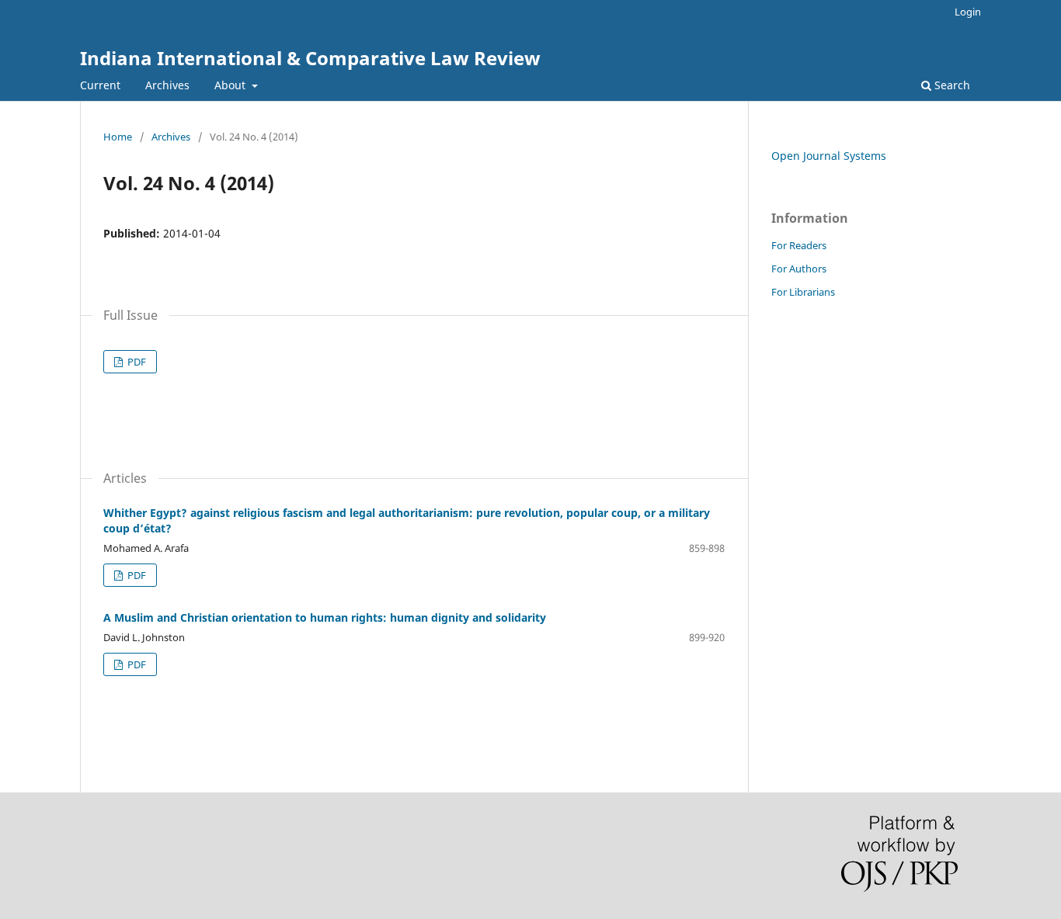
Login (968, 12)
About (231, 85)
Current (100, 85)
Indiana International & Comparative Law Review (310, 58)
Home (117, 137)
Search (950, 85)
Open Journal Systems (828, 155)
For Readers (798, 245)
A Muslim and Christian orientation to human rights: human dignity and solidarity (324, 617)
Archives (167, 85)
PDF (135, 362)
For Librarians (803, 292)
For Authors (798, 269)
